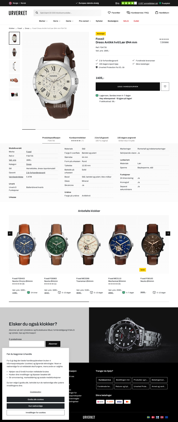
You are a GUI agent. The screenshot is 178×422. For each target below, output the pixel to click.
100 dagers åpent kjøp (108, 64)
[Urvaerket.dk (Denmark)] (153, 417)
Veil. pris (12, 160)
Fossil (20, 28)
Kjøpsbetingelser (71, 401)
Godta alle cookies (36, 399)
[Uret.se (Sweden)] (148, 417)
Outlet (136, 21)
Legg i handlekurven (128, 86)
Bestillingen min (123, 380)
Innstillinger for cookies (36, 413)
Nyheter (99, 21)
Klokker (12, 28)
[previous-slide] (10, 233)
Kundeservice (105, 380)
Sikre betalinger (142, 64)
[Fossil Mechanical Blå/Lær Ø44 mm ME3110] (121, 244)
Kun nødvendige (36, 406)
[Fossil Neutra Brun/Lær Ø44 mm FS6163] (153, 244)
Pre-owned (84, 21)
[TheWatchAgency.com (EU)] (166, 417)
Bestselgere (113, 21)
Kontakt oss (69, 376)
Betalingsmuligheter (159, 380)
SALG (126, 21)
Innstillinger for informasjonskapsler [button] (73, 394)
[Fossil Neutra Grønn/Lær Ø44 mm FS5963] (57, 244)
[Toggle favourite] (165, 86)
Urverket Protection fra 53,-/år (112, 67)
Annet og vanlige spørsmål (159, 386)
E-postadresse (15, 339)
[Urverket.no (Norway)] (162, 417)
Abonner (53, 344)
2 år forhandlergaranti (108, 61)
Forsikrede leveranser (145, 61)
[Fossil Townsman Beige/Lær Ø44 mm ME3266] (89, 244)
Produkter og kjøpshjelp (141, 380)
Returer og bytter (123, 386)
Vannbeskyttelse (16, 177)
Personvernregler (71, 399)
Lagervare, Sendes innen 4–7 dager (115, 97)
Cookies (67, 390)
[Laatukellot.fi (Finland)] (157, 417)
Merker (42, 21)
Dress (27, 28)
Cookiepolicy (35, 392)
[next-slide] (168, 233)
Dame (68, 21)
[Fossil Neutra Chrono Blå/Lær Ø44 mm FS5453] (25, 244)
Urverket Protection (141, 386)
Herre (55, 21)
